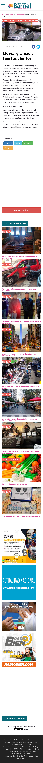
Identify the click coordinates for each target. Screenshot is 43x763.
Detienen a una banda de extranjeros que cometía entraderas (21, 322)
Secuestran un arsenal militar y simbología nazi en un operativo (21, 257)
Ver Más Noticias (21, 210)
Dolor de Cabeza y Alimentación (14, 484)
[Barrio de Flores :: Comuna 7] (21, 5)
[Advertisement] (21, 178)
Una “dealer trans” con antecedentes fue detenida (21, 516)
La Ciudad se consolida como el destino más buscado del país (19, 355)
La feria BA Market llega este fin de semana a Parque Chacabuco (19, 420)
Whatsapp (27, 143)
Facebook (8, 143)
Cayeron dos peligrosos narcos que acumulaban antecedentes (20, 452)
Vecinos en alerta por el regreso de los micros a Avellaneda (20, 387)
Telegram (8, 148)
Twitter (18, 143)
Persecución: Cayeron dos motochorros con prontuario (19, 290)
